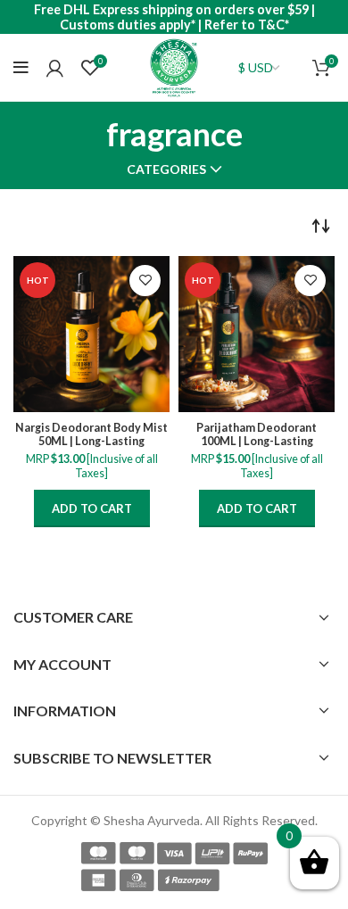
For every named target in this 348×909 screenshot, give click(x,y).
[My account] (54, 68)
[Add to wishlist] (145, 280)
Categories (166, 169)
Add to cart (92, 508)
